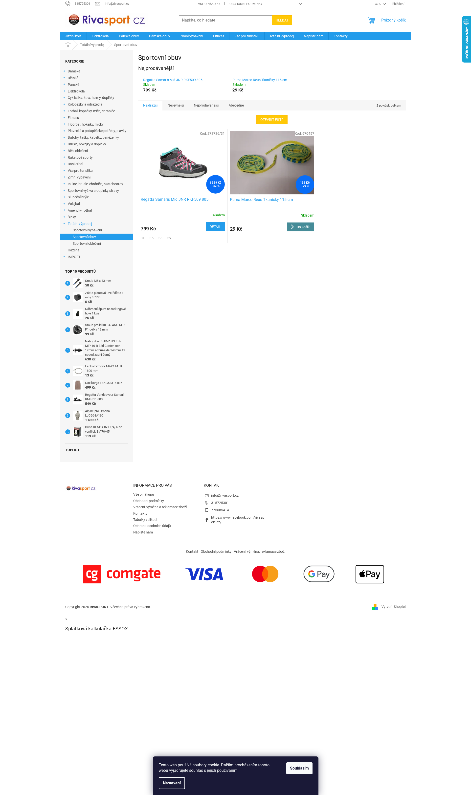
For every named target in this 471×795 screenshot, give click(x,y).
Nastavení (172, 783)
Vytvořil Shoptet (393, 607)
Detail (215, 227)
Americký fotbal (80, 210)
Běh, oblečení (78, 151)
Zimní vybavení (79, 177)
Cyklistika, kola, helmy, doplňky (91, 98)
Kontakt (192, 551)
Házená (74, 250)
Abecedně (236, 105)
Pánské (73, 85)
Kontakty (140, 513)
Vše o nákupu (209, 4)
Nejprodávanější (206, 105)
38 (160, 238)
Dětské (73, 78)
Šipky (72, 217)
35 (152, 238)
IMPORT (74, 257)
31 (143, 238)
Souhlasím (299, 768)
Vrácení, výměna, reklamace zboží (259, 551)
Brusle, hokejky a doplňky (87, 144)
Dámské (74, 71)
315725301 (220, 503)
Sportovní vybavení (87, 230)
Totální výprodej (80, 224)
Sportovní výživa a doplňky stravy (93, 191)
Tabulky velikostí (145, 520)
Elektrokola (76, 91)
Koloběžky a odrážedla (85, 104)
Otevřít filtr (272, 120)
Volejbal (74, 204)
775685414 (220, 510)
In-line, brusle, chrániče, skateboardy (95, 184)
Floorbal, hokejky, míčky (86, 124)
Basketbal (75, 164)
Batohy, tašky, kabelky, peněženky (93, 137)
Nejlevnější (176, 105)
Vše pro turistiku (80, 171)
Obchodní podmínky (246, 4)
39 (169, 238)
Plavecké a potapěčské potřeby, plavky (97, 131)
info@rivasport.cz (225, 495)
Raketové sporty (80, 157)
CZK (378, 4)
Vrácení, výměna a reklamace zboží (160, 507)
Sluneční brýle (78, 197)
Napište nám (143, 532)
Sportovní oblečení (87, 243)
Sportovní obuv (84, 237)
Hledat (282, 20)
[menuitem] (73, 36)
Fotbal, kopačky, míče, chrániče (91, 111)
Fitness (73, 118)
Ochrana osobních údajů (152, 526)
